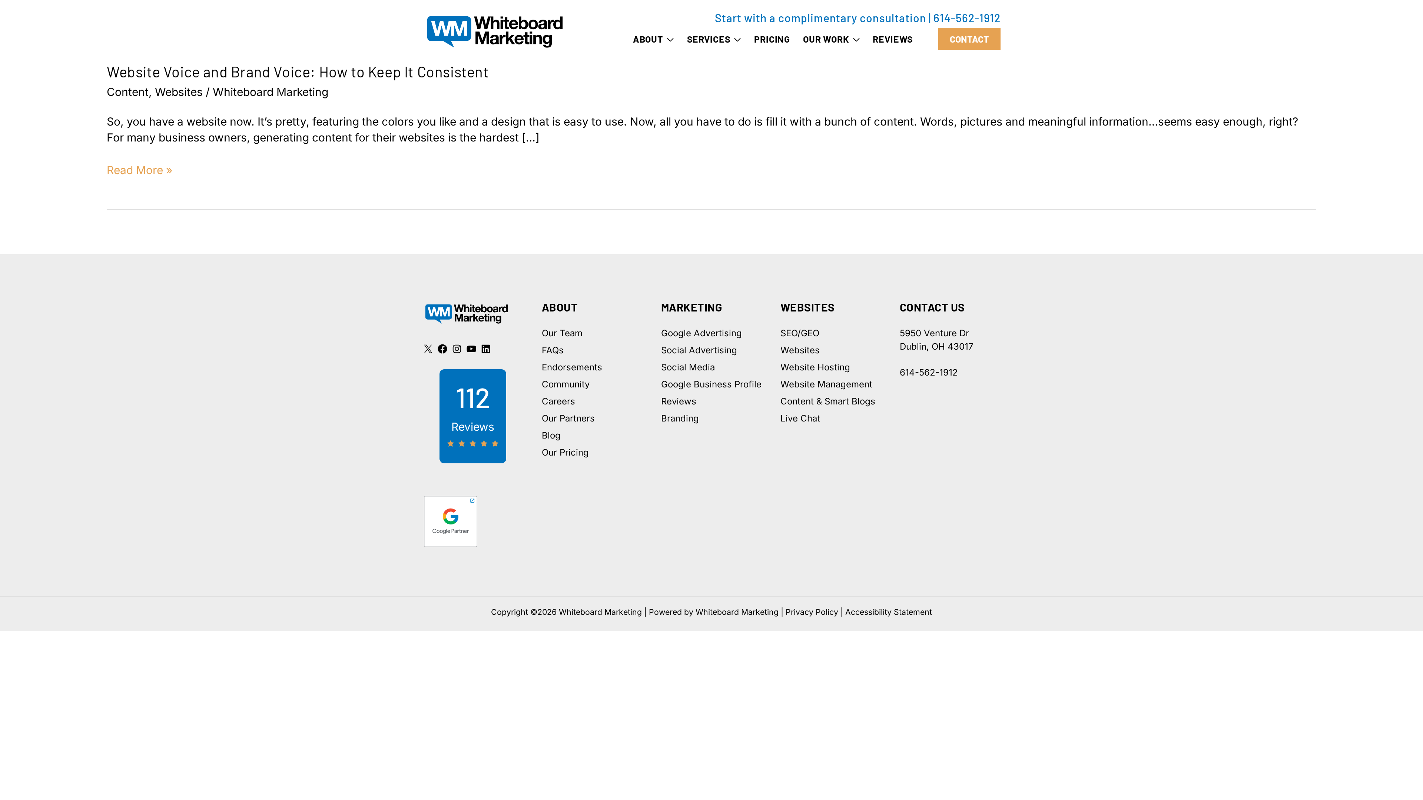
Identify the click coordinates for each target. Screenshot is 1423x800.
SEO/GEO (799, 333)
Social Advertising (699, 350)
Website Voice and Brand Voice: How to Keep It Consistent (298, 71)
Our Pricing (565, 452)
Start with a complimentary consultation (820, 17)
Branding (680, 418)
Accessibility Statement (888, 612)
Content (128, 92)
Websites (179, 92)
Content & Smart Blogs (827, 401)
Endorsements (572, 367)
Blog (551, 435)
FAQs (553, 350)
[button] (668, 39)
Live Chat (800, 418)
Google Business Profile (711, 384)
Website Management (826, 384)
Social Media (688, 367)
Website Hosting (815, 367)
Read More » (139, 170)
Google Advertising (701, 333)
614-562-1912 (967, 17)
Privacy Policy (812, 612)
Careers (558, 401)
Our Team (562, 333)
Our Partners (568, 418)
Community (566, 384)
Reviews (678, 401)
